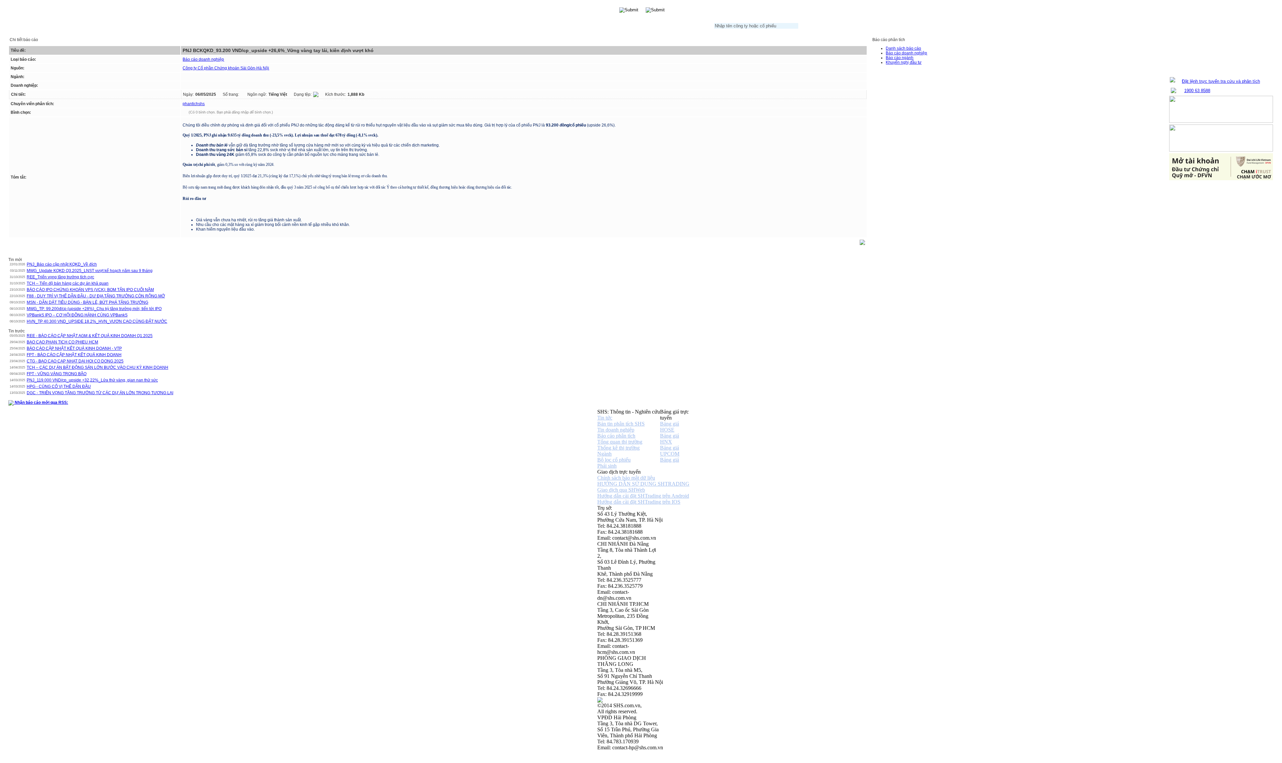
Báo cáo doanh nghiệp (203, 59)
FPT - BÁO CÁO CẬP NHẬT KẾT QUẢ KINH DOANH (74, 354)
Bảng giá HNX (669, 439)
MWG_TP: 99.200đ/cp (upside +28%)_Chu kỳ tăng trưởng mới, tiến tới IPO (94, 308)
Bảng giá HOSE (669, 427)
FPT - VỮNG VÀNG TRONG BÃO (56, 373)
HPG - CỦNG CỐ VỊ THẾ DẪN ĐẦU (59, 386)
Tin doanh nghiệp (615, 430)
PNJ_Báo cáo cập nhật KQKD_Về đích (62, 264)
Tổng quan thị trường (619, 442)
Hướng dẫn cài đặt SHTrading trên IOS (638, 502)
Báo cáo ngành (899, 57)
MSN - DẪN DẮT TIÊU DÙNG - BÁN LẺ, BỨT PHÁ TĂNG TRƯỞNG (87, 302)
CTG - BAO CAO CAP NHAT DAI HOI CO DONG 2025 (75, 361)
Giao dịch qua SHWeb (621, 490)
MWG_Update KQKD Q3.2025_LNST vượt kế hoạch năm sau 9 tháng (90, 270)
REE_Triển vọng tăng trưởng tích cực (60, 277)
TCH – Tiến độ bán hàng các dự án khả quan (68, 283)
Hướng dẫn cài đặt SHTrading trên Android (643, 496)
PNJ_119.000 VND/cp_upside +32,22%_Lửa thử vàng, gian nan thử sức (92, 380)
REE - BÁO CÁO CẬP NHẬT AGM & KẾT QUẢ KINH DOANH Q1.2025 (90, 335)
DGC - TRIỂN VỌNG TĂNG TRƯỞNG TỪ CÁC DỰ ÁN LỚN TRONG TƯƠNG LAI (100, 393)
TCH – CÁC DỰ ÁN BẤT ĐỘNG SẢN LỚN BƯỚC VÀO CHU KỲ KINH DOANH (97, 367)
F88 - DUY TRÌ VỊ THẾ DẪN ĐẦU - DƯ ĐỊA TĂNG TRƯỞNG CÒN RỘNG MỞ (96, 296)
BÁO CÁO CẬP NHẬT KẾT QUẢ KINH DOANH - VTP (74, 348)
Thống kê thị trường (618, 448)
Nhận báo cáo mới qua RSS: (41, 402)
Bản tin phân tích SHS (621, 424)
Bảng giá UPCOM (669, 451)
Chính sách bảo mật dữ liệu (626, 478)
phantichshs (194, 103)
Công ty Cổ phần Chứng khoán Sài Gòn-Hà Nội (226, 68)
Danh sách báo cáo (903, 48)
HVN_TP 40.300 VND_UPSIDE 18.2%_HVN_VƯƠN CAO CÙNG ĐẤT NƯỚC (97, 321)
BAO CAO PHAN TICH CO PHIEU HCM (62, 342)
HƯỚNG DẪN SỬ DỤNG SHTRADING (643, 484)
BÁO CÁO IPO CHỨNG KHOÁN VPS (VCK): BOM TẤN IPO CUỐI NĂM (90, 289)
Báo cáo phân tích (616, 436)
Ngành (604, 454)
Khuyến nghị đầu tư (903, 62)
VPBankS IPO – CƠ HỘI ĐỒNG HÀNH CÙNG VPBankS (77, 315)
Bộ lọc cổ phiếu (614, 460)
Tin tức (604, 418)
